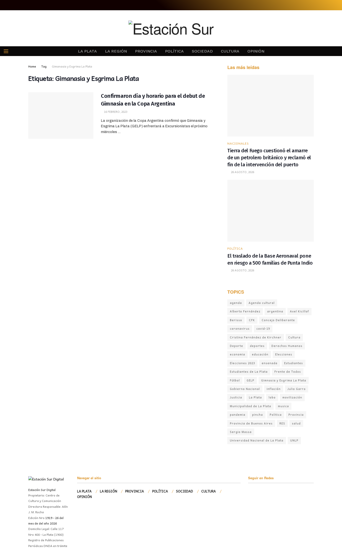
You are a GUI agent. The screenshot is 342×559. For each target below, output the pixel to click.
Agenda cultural (262, 303)
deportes (257, 346)
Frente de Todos (287, 371)
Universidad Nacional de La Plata (256, 440)
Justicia (236, 397)
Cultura (294, 337)
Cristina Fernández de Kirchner (255, 337)
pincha (257, 414)
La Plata (255, 397)
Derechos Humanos (286, 346)
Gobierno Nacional (245, 389)
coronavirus (240, 328)
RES (282, 423)
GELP (250, 380)
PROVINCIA (146, 51)
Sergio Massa (241, 432)
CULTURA (230, 51)
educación (260, 354)
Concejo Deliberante (278, 320)
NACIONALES (238, 143)
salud (296, 423)
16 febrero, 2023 (115, 112)
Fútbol (235, 380)
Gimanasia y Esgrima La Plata (72, 66)
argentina (275, 311)
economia (237, 354)
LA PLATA (87, 51)
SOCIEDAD (202, 51)
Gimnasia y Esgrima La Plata (283, 380)
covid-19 (263, 328)
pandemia (237, 414)
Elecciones (283, 354)
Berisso (236, 320)
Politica (276, 414)
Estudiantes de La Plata (249, 371)
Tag (44, 66)
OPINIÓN (255, 51)
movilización (292, 397)
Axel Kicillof (299, 311)
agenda (236, 303)
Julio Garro (296, 389)
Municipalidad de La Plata (250, 406)
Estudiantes (293, 363)
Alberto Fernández (245, 311)
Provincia (296, 414)
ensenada (269, 363)
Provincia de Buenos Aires (251, 423)
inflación (274, 389)
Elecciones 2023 (242, 363)
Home (32, 66)
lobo (272, 397)
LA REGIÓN (116, 51)
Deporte (236, 346)
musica (283, 406)
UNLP (294, 440)
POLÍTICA (174, 51)
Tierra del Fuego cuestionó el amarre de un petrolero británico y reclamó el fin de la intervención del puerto (269, 158)
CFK (252, 320)
